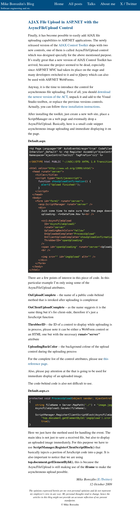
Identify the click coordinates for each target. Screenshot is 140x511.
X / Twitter (128, 3)
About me (107, 3)
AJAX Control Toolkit (73, 45)
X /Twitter (104, 479)
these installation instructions (80, 106)
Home (59, 3)
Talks (91, 3)
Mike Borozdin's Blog (17, 3)
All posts (75, 3)
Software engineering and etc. (15, 8)
